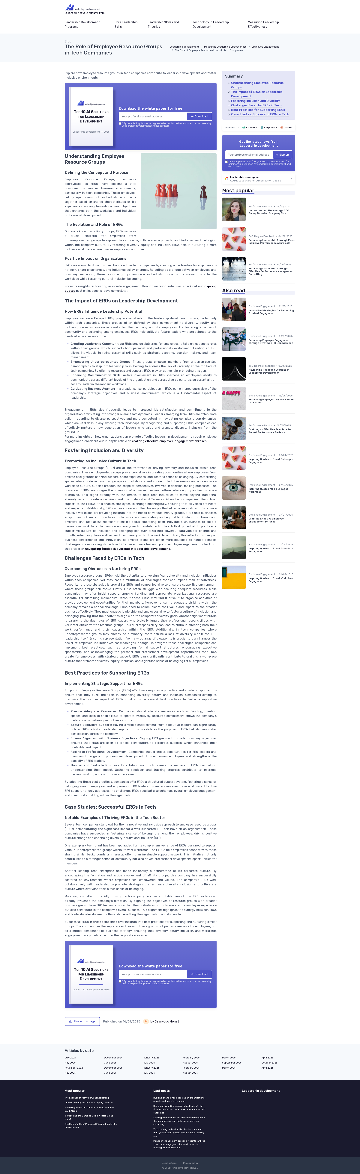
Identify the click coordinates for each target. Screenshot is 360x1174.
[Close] (248, 559)
